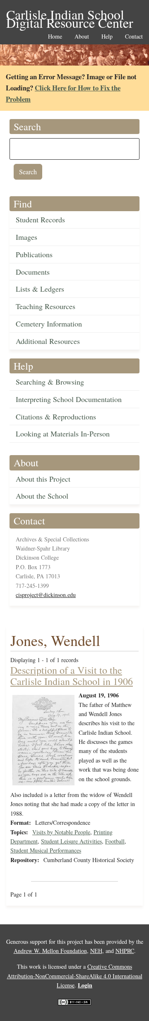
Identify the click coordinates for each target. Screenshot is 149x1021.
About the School (42, 496)
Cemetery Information (49, 324)
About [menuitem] (81, 36)
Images (26, 237)
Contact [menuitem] (134, 36)
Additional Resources (48, 341)
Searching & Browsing (50, 382)
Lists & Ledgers (40, 289)
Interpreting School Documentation (69, 399)
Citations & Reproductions (56, 417)
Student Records (40, 219)
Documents (33, 272)
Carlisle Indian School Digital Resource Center (69, 15)
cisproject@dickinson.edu (46, 595)
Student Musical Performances (45, 850)
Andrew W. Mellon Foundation (50, 951)
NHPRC (124, 951)
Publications (34, 254)
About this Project (43, 479)
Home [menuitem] (55, 36)
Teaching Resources (45, 306)
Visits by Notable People (61, 832)
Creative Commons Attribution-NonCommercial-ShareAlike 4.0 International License (74, 976)
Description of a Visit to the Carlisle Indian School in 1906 (71, 675)
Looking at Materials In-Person (63, 434)
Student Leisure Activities (71, 841)
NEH (96, 951)
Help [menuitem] (107, 36)
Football (115, 841)
